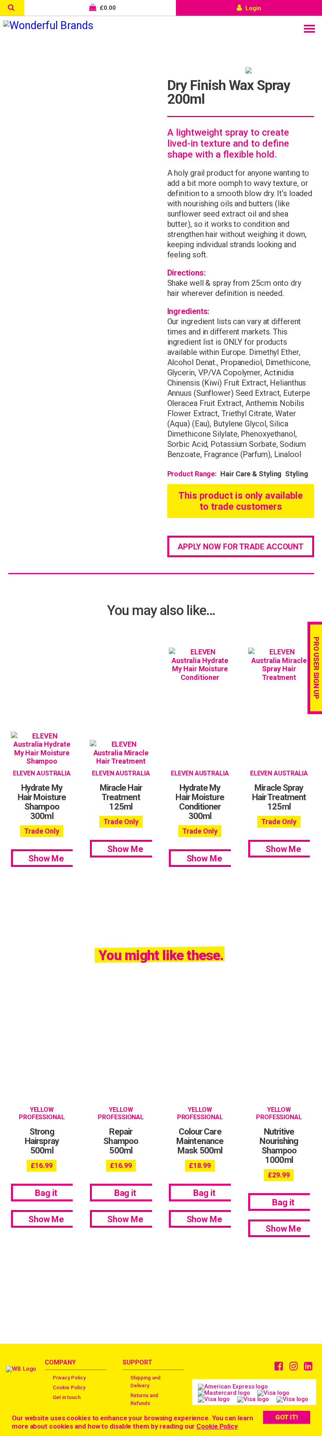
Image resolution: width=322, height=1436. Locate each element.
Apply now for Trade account (240, 546)
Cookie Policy (217, 1426)
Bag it (46, 1193)
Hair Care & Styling (251, 474)
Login (252, 8)
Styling (296, 474)
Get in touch (66, 1397)
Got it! (286, 1417)
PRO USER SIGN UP (316, 668)
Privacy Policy (69, 1378)
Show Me (46, 858)
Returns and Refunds (144, 1399)
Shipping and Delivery (145, 1381)
